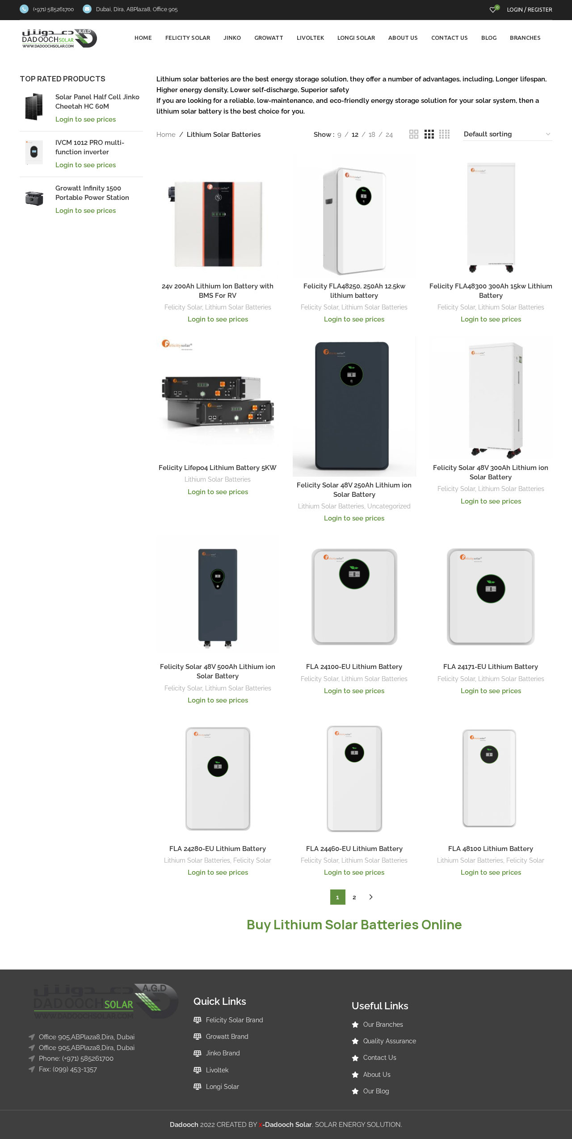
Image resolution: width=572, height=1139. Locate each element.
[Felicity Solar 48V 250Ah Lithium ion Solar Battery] (354, 406)
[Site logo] (60, 38)
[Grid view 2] (413, 134)
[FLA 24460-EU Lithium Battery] (354, 779)
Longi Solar (222, 1086)
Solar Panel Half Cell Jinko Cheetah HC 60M (97, 101)
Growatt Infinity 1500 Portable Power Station (92, 193)
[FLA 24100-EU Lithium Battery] (354, 597)
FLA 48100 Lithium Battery (490, 849)
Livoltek (217, 1070)
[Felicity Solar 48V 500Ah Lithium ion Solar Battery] (218, 597)
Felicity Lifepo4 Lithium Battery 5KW (218, 468)
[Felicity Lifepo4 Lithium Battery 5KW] (218, 398)
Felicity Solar (183, 307)
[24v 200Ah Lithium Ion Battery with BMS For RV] (218, 216)
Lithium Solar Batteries (238, 307)
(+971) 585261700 (53, 9)
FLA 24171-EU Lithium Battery (490, 667)
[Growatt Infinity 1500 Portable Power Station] (34, 200)
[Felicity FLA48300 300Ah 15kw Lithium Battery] (491, 216)
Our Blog (376, 1091)
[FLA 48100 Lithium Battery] (491, 779)
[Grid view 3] (429, 134)
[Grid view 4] (444, 134)
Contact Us (379, 1057)
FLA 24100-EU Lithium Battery (354, 667)
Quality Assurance (389, 1041)
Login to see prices (85, 119)
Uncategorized (389, 506)
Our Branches (383, 1024)
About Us (377, 1074)
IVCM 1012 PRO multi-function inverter (89, 147)
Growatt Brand (227, 1036)
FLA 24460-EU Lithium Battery (354, 849)
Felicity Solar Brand (234, 1020)
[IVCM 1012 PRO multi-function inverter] (34, 154)
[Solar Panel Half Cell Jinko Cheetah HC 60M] (34, 108)
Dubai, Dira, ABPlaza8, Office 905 (137, 9)
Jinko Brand (223, 1053)
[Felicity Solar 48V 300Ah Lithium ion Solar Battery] (491, 398)
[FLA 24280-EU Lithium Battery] (218, 779)
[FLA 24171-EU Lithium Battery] (491, 597)
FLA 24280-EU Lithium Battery (217, 849)
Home (166, 135)
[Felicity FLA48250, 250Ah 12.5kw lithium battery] (354, 216)
